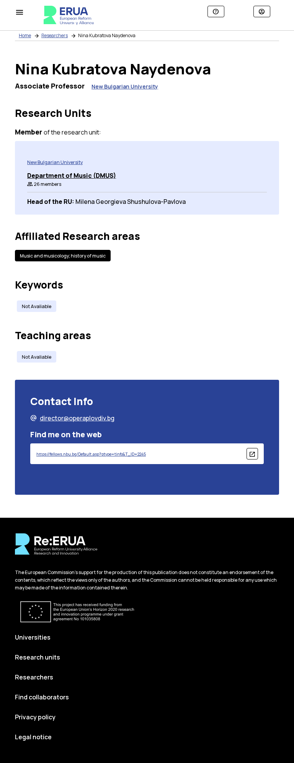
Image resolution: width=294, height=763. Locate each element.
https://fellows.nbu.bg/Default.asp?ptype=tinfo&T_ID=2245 (91, 454)
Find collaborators (42, 697)
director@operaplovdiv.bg (72, 418)
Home (25, 35)
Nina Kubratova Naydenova (107, 35)
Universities (33, 637)
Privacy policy (35, 717)
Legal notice (33, 737)
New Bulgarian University (124, 86)
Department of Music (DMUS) (71, 175)
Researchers (54, 35)
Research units (37, 657)
